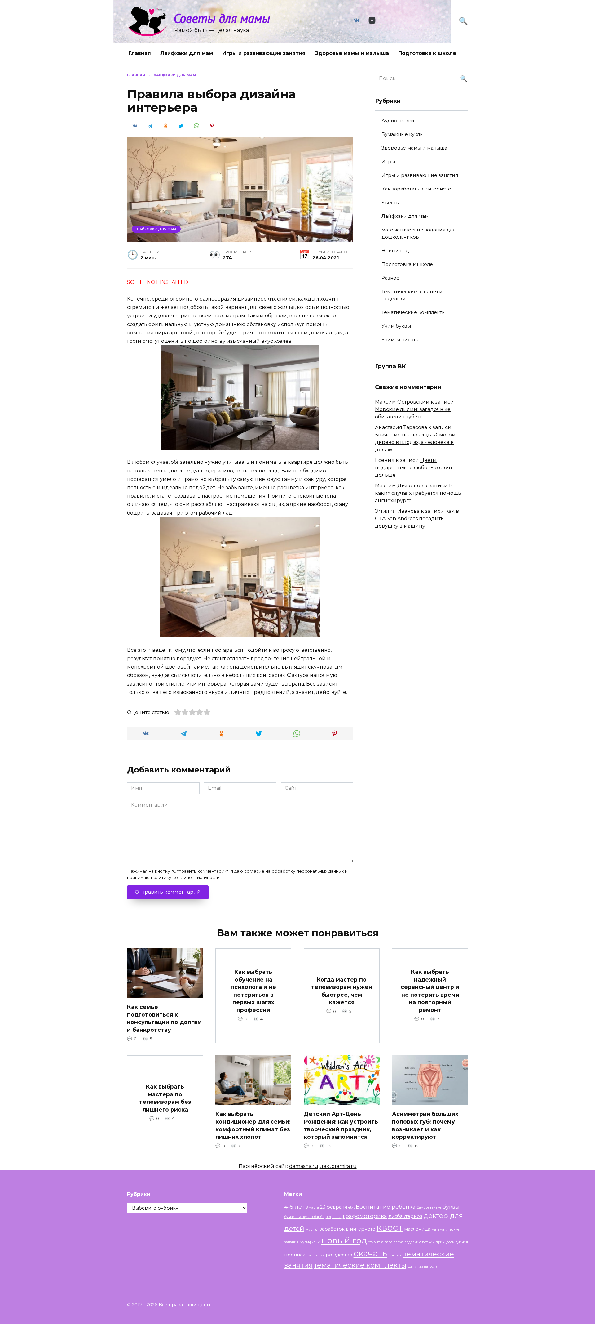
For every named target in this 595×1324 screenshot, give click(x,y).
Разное (390, 278)
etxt (351, 1207)
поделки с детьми (419, 1242)
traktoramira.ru (338, 1166)
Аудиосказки (397, 120)
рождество (339, 1255)
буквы (451, 1206)
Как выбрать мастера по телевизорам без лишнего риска (165, 1098)
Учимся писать (399, 339)
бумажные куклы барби (304, 1217)
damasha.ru (303, 1166)
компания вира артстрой (160, 333)
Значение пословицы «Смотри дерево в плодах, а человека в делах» (415, 442)
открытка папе (380, 1242)
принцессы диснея (452, 1242)
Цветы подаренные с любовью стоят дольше (413, 467)
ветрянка (334, 1217)
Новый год (395, 250)
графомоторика (365, 1216)
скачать (370, 1253)
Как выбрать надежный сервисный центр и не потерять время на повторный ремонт (430, 990)
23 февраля (333, 1207)
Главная (140, 53)
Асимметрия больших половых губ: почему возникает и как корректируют (425, 1125)
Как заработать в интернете (416, 189)
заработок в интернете (347, 1229)
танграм (395, 1255)
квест (390, 1227)
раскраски (315, 1255)
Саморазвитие (429, 1207)
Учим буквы (396, 326)
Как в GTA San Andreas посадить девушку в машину (417, 518)
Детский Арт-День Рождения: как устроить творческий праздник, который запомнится (341, 1125)
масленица (417, 1229)
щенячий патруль (422, 1266)
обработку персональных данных (308, 871)
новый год (344, 1240)
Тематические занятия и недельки (412, 295)
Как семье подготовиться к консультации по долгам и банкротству (164, 1018)
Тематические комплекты (413, 312)
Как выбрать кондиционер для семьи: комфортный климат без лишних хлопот (253, 1125)
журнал (312, 1230)
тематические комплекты (360, 1265)
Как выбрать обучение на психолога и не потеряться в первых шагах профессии (253, 990)
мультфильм (310, 1242)
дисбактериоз (405, 1216)
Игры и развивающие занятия (264, 53)
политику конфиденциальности (185, 877)
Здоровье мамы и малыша (352, 53)
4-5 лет (294, 1206)
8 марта (312, 1207)
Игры (388, 161)
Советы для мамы (222, 18)
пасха (398, 1242)
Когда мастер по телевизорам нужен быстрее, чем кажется (341, 990)
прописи (295, 1255)
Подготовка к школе (427, 53)
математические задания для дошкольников (418, 233)
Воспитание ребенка (386, 1206)
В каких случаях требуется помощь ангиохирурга (418, 493)
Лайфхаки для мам (186, 53)
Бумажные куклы (402, 134)
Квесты (390, 202)
